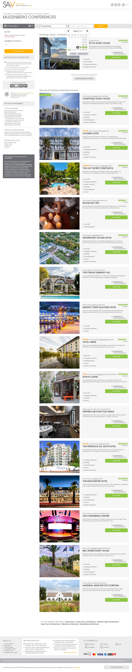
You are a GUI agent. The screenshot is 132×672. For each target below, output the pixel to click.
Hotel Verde (89, 342)
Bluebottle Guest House (96, 43)
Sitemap (77, 667)
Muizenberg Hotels (10, 112)
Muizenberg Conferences (89, 624)
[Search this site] (112, 4)
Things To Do (8, 144)
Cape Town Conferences (50, 624)
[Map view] (32, 26)
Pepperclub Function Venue (98, 411)
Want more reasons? (70, 652)
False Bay (46, 14)
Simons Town (96, 305)
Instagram (91, 647)
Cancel (73, 53)
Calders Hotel (91, 133)
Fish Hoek (102, 131)
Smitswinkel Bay (13, 135)
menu (123, 4)
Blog (119, 644)
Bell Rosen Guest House (96, 550)
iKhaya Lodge (90, 376)
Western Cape (28, 14)
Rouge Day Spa (91, 202)
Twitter (105, 644)
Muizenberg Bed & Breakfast (13, 115)
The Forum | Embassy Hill (96, 272)
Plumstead (95, 200)
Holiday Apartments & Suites (15, 118)
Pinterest (106, 647)
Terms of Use (8, 651)
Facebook (91, 644)
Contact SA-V (8, 644)
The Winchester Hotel (95, 481)
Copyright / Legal (9, 649)
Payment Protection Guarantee (23, 93)
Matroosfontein (104, 340)
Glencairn (27, 132)
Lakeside (13, 133)
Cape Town (38, 14)
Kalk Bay (95, 96)
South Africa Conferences (86, 622)
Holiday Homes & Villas (13, 122)
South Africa (7, 14)
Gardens (100, 374)
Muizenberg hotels (26, 166)
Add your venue (116, 667)
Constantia (104, 166)
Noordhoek (96, 235)
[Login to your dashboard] (115, 4)
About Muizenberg (10, 142)
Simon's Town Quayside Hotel (99, 307)
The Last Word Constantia (98, 168)
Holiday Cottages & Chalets (15, 120)
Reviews (7, 147)
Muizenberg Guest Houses (12, 114)
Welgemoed (96, 548)
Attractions (8, 145)
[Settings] (119, 4)
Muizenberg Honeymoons (12, 125)
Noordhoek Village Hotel (97, 237)
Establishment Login (10, 652)
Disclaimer (7, 645)
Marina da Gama (21, 133)
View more (116, 57)
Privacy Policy (8, 647)
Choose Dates (82, 53)
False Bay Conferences (69, 624)
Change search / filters (84, 78)
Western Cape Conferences (107, 622)
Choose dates (9, 37)
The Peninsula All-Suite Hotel (99, 446)
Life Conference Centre (96, 515)
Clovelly (14, 132)
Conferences (18, 14)
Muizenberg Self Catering (12, 117)
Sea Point (102, 444)
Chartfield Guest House (96, 98)
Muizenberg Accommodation (13, 110)
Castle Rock (8, 132)
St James (22, 135)
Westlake (29, 135)
